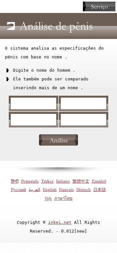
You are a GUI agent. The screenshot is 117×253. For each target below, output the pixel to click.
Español (99, 181)
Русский (18, 189)
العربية (34, 189)
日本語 (99, 189)
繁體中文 (80, 181)
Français (66, 189)
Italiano (63, 181)
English (50, 189)
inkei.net (60, 222)
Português (30, 181)
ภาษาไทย (63, 198)
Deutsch (83, 189)
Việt (48, 198)
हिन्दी (15, 181)
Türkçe (47, 181)
